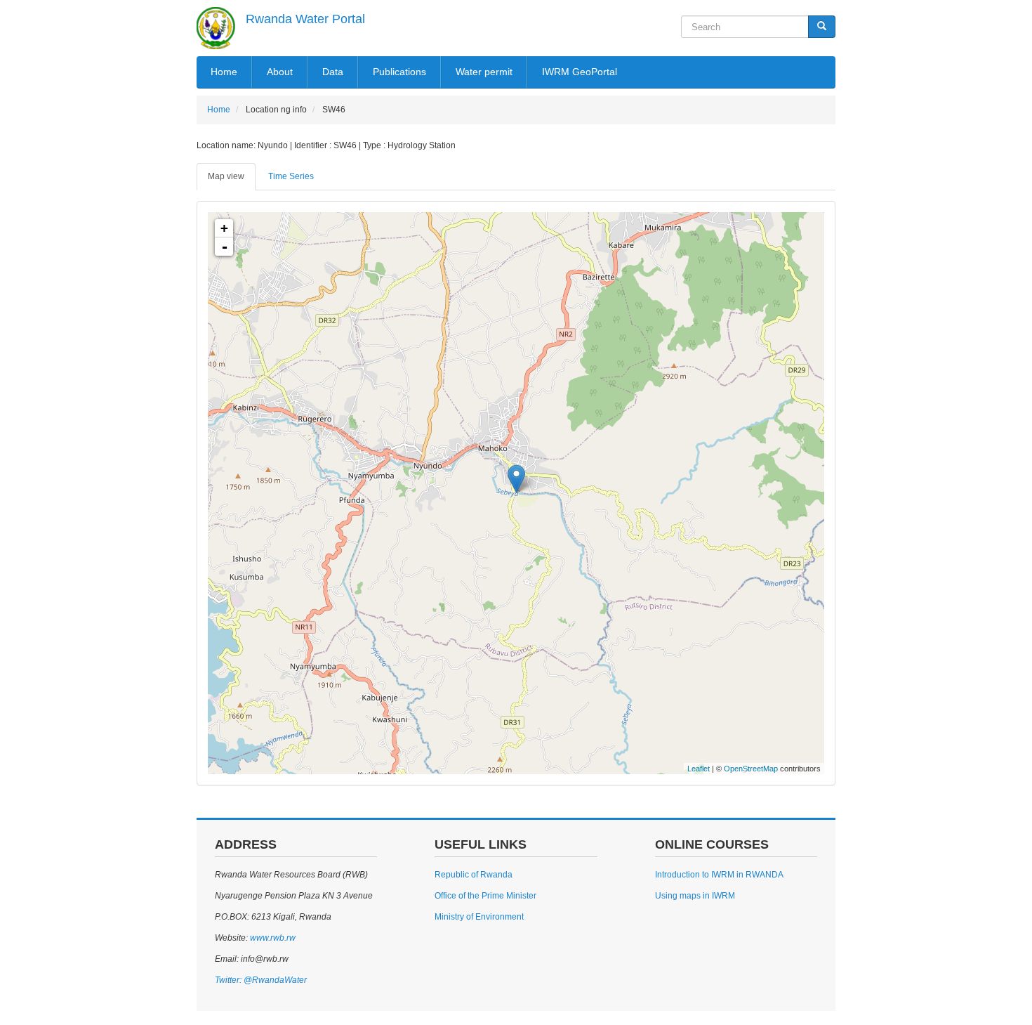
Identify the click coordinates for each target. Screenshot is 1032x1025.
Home (224, 71)
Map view (226, 176)
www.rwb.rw (272, 938)
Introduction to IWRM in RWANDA (719, 875)
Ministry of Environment (479, 917)
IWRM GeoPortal (579, 71)
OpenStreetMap (751, 768)
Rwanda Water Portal (305, 19)
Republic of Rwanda (473, 875)
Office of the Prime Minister (485, 896)
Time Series (291, 176)
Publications (399, 71)
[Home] (216, 28)
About (280, 71)
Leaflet (698, 768)
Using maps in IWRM (695, 896)
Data (332, 71)
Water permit (484, 71)
